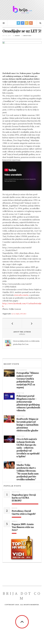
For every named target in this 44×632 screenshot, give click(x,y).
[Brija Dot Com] (22, 10)
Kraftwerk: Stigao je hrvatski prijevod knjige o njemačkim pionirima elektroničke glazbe (27, 424)
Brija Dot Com (22, 596)
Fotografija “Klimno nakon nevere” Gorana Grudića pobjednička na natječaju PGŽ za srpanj (27, 380)
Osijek (17, 314)
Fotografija (21, 370)
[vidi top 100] (22, 548)
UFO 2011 (23, 314)
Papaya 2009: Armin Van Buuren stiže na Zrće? (23, 527)
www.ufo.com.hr (21, 295)
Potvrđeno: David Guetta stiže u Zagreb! (23, 512)
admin (17, 35)
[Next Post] (31, 323)
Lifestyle (20, 393)
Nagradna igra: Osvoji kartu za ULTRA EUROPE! (24, 497)
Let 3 (13, 314)
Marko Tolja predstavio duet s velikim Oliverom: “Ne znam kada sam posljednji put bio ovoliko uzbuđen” (27, 472)
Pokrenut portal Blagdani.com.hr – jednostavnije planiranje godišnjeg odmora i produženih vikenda (28, 403)
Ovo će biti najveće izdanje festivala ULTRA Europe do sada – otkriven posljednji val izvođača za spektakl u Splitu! (27, 448)
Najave (14, 508)
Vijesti (19, 462)
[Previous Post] (12, 323)
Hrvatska (27, 35)
